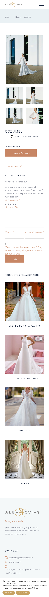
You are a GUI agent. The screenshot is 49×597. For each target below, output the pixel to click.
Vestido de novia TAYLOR (24, 378)
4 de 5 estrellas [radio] (13, 204)
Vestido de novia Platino (24, 326)
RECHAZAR (23, 593)
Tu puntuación (12, 200)
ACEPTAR (8, 593)
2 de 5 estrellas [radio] (8, 204)
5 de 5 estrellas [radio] (16, 204)
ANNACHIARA (24, 431)
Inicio (7, 17)
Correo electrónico (34, 231)
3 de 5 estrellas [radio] (11, 204)
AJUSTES (34, 588)
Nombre (9, 231)
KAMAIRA (24, 483)
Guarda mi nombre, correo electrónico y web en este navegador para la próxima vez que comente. (23, 250)
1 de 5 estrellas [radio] (6, 204)
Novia (18, 17)
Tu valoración (12, 207)
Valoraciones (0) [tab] (14, 166)
